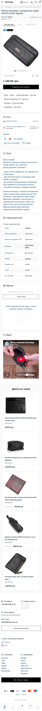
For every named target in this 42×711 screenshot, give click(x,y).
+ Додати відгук (21, 296)
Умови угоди (24, 665)
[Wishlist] (5, 455)
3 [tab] (18, 70)
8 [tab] (27, 70)
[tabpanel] (21, 50)
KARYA (10, 17)
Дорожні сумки (5, 671)
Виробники (24, 673)
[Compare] (5, 495)
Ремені (3, 663)
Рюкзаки (3, 665)
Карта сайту (24, 671)
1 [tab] (15, 70)
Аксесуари (8, 7)
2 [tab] (16, 70)
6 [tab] (23, 70)
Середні (28, 259)
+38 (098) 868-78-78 (8, 604)
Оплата (23, 660)
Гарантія (23, 663)
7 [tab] (25, 70)
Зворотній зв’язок (26, 668)
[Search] (36, 2)
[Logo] (9, 2)
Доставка (23, 658)
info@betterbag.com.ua (9, 622)
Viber (6, 645)
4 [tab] (20, 70)
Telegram (7, 642)
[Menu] (2, 2)
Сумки (3, 660)
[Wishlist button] (33, 75)
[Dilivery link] (38, 128)
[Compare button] (37, 75)
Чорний (27, 228)
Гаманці (3, 668)
